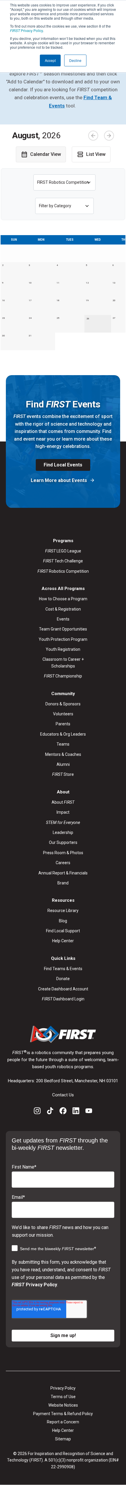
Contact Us (63, 1095)
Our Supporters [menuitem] (63, 842)
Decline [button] (75, 60)
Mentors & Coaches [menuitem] (63, 754)
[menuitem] (63, 822)
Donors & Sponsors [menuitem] (63, 704)
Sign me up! (63, 1335)
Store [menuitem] (63, 774)
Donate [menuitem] (63, 978)
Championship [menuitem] (63, 676)
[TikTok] (50, 1111)
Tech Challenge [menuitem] (63, 561)
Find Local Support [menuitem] (63, 930)
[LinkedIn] (75, 1111)
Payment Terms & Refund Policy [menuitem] (63, 1413)
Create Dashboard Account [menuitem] (63, 989)
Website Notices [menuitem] (63, 1405)
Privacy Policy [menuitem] (63, 1388)
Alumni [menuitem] (63, 764)
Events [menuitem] (63, 619)
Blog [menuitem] (63, 920)
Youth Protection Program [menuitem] (63, 639)
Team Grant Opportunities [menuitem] (63, 629)
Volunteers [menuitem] (63, 714)
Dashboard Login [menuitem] (63, 999)
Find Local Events (63, 465)
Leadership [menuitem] (63, 832)
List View (95, 154)
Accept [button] (50, 60)
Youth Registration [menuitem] (63, 649)
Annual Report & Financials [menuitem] (63, 873)
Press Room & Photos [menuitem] (63, 852)
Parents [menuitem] (63, 724)
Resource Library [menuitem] (63, 910)
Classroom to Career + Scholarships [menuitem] (63, 662)
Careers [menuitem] (63, 862)
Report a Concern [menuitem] (63, 1422)
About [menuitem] (63, 802)
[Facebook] (63, 1111)
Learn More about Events (59, 480)
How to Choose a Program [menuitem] (63, 598)
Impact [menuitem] (63, 812)
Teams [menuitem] (63, 744)
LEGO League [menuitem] (63, 551)
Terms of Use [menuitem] (63, 1396)
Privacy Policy (26, 30)
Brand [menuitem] (63, 883)
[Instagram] (37, 1111)
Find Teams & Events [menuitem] (63, 968)
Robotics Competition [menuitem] (63, 571)
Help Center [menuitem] (63, 940)
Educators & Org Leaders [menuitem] (63, 734)
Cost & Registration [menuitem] (63, 609)
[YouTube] (88, 1111)
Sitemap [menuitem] (63, 1439)
